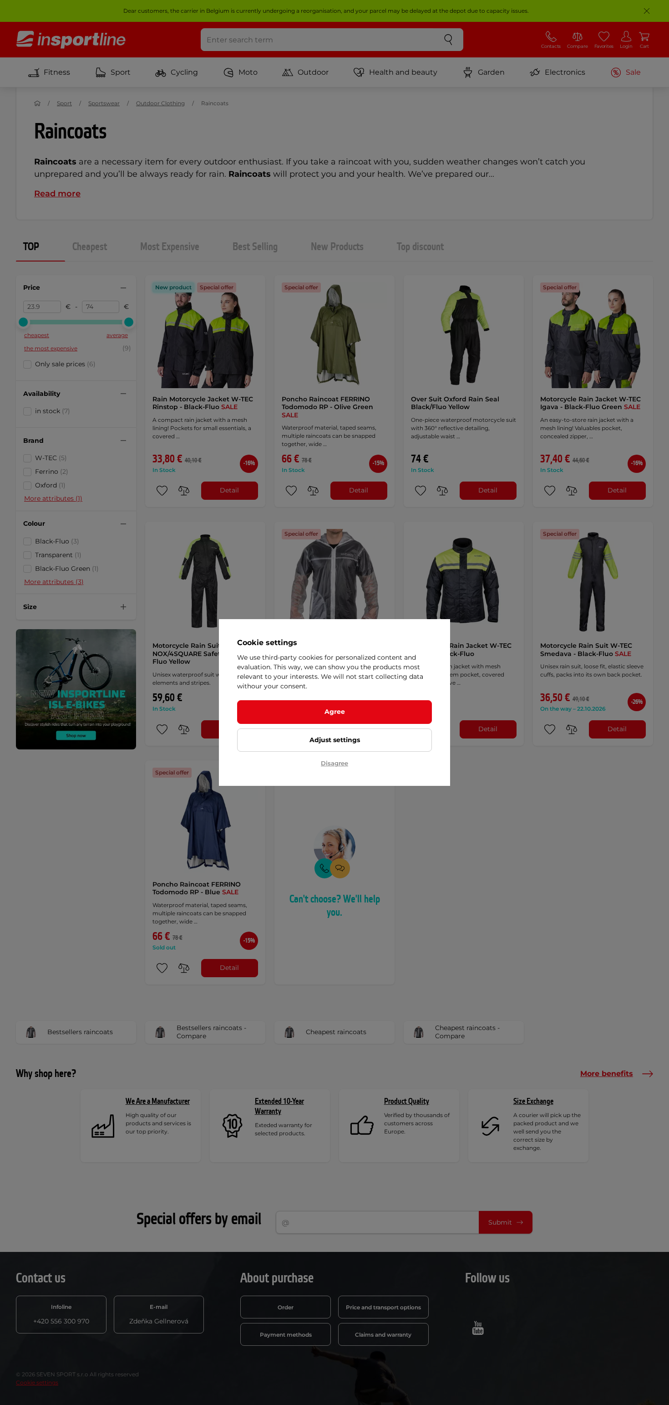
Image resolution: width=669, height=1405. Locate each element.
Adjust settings (334, 740)
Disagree (334, 763)
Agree (334, 712)
